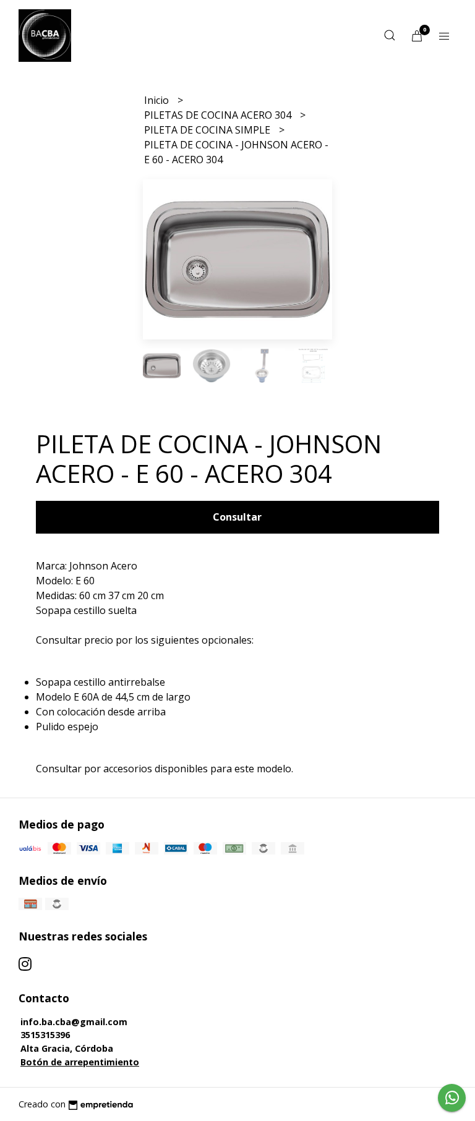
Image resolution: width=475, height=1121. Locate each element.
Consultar (237, 517)
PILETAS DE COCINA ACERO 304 (219, 115)
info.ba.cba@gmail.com (73, 1022)
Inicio (157, 100)
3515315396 (45, 1035)
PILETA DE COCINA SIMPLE (208, 130)
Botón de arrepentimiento (79, 1062)
